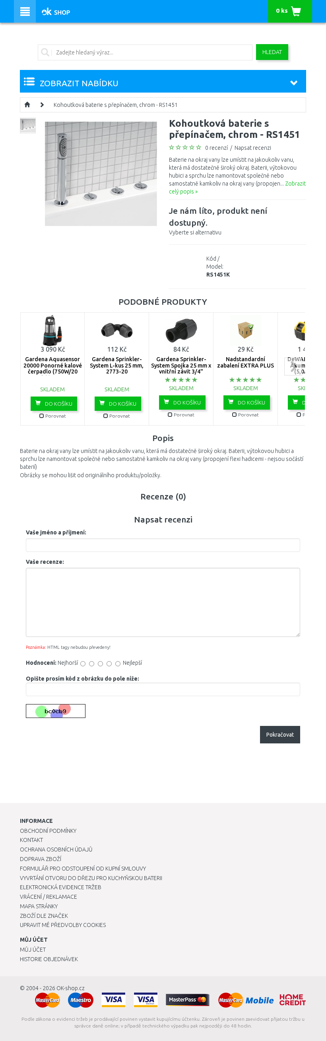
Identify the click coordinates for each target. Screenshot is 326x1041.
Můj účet (33, 949)
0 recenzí (216, 148)
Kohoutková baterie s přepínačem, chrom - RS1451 (116, 105)
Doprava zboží (40, 859)
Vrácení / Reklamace (48, 897)
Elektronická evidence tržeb (60, 887)
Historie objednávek (49, 959)
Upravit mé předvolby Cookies (63, 925)
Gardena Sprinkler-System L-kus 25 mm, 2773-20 (117, 365)
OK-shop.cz (70, 988)
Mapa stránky (39, 906)
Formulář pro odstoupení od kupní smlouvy (83, 868)
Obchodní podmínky (48, 831)
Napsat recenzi (253, 148)
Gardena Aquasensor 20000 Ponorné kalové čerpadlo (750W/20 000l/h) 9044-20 (52, 368)
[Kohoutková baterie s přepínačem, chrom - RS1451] (101, 173)
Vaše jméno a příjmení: (56, 532)
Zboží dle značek (44, 916)
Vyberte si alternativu (218, 221)
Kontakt (31, 840)
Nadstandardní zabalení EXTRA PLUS (245, 362)
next (293, 366)
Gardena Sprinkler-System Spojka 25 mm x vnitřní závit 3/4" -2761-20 (181, 368)
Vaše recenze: (45, 562)
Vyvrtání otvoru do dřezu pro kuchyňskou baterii (91, 878)
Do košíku (58, 403)
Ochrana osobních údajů (56, 849)
